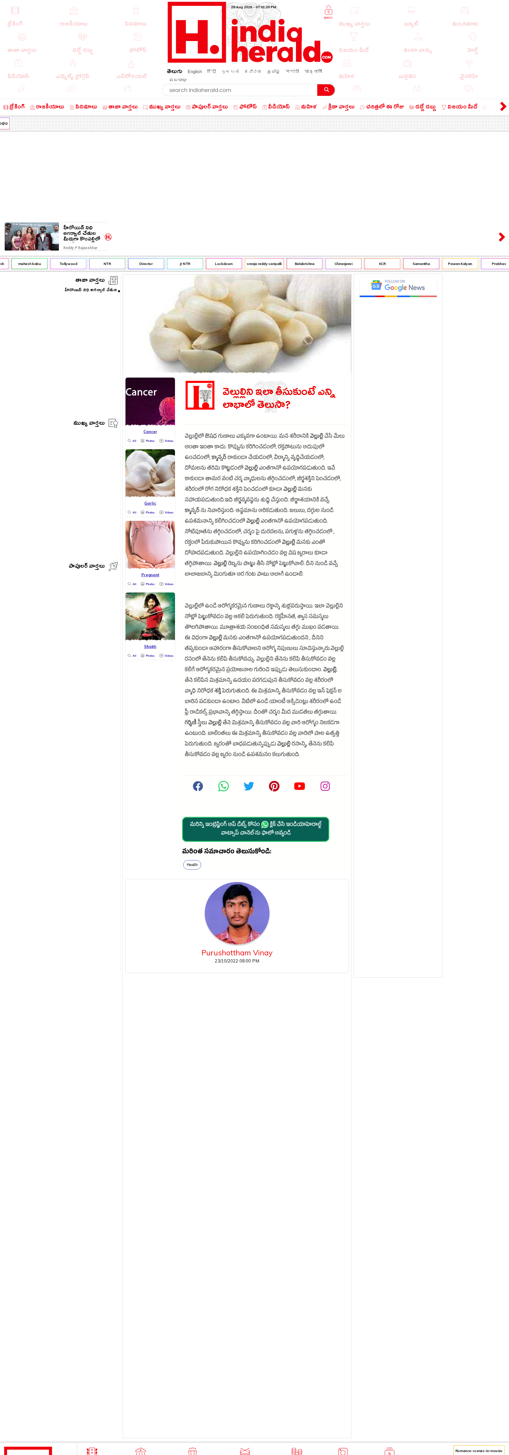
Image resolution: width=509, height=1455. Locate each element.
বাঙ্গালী (313, 71)
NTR (96, 263)
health (192, 865)
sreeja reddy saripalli (254, 263)
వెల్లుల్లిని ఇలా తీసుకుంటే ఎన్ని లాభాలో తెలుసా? (279, 399)
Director (135, 263)
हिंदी (211, 71)
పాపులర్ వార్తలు (87, 567)
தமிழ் (273, 71)
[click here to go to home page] (250, 61)
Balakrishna (294, 263)
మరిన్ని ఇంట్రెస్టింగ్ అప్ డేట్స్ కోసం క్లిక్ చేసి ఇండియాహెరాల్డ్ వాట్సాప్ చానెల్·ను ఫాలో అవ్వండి (255, 829)
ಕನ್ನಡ (253, 71)
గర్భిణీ (190, 724)
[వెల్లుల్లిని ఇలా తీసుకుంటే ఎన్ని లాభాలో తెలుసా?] (237, 371)
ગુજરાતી (230, 71)
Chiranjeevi (333, 263)
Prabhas (488, 263)
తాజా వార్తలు (90, 281)
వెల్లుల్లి (316, 437)
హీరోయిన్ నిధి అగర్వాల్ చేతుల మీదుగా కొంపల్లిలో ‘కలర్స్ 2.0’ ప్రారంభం (81, 233)
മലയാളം (178, 79)
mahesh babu (19, 263)
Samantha (410, 263)
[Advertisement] (254, 175)
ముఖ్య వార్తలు (89, 424)
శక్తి (217, 692)
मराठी (292, 71)
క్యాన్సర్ (218, 458)
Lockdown (213, 263)
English (195, 71)
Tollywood (58, 263)
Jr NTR (174, 263)
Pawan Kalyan (450, 263)
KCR (371, 263)
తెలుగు (174, 72)
